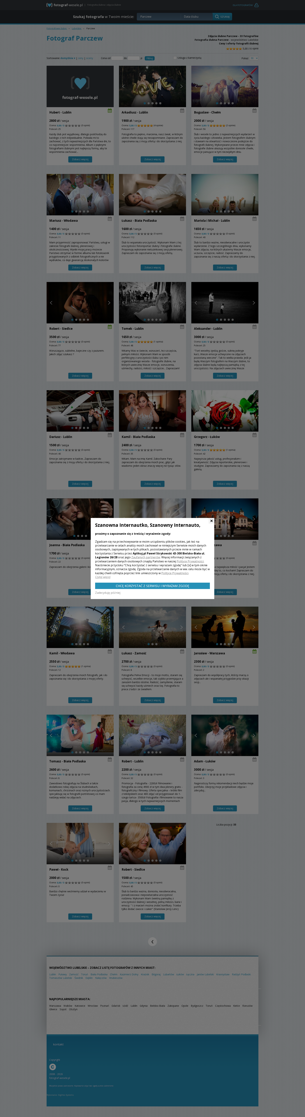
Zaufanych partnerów (145, 557)
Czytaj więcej (102, 577)
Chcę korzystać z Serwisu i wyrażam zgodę (152, 586)
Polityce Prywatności (190, 561)
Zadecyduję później (107, 593)
